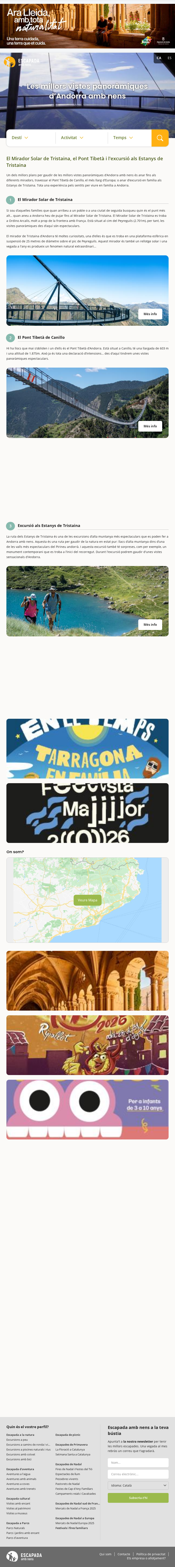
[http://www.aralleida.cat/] (87, 26)
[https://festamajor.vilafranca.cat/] (87, 813)
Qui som (105, 1554)
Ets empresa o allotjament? (146, 1558)
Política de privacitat (150, 1554)
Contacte (124, 1554)
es (170, 58)
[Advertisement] (87, 479)
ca (159, 58)
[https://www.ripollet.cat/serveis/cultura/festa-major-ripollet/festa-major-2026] (87, 1045)
